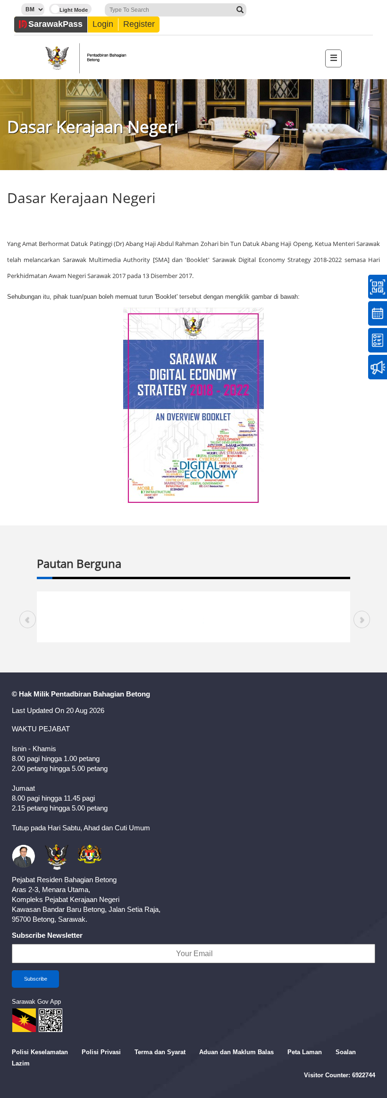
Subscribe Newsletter (47, 935)
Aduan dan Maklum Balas (236, 1052)
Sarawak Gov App (36, 1001)
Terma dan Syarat (160, 1052)
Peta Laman (304, 1052)
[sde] (193, 404)
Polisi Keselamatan (40, 1052)
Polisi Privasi (101, 1052)
